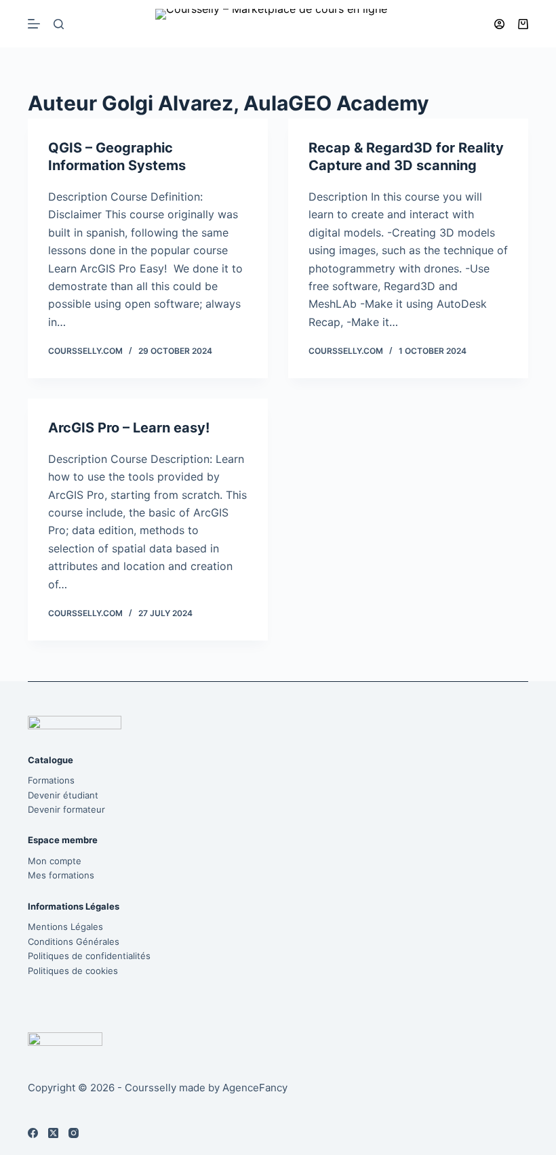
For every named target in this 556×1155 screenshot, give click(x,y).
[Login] (499, 24)
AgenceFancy (254, 1087)
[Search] (59, 24)
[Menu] (34, 24)
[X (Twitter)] (53, 1133)
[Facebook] (33, 1133)
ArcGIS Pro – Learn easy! (129, 428)
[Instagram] (73, 1133)
